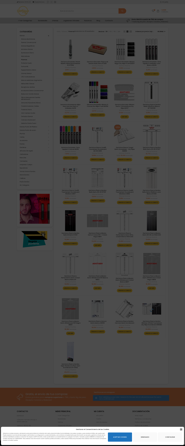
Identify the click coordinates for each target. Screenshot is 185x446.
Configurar (170, 437)
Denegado (145, 437)
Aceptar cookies (120, 437)
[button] (181, 429)
